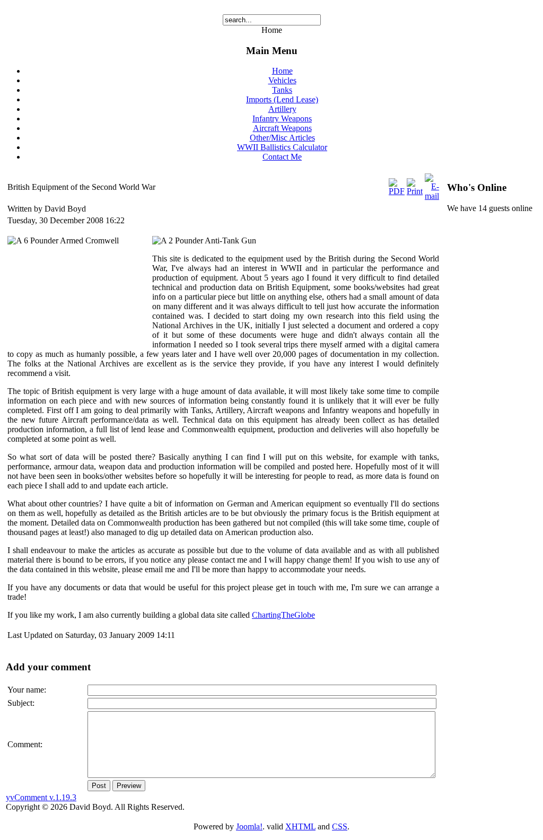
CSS (339, 826)
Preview (129, 786)
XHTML (300, 826)
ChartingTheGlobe (283, 614)
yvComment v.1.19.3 (41, 797)
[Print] (415, 191)
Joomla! (249, 826)
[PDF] (397, 191)
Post (99, 786)
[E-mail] (432, 195)
